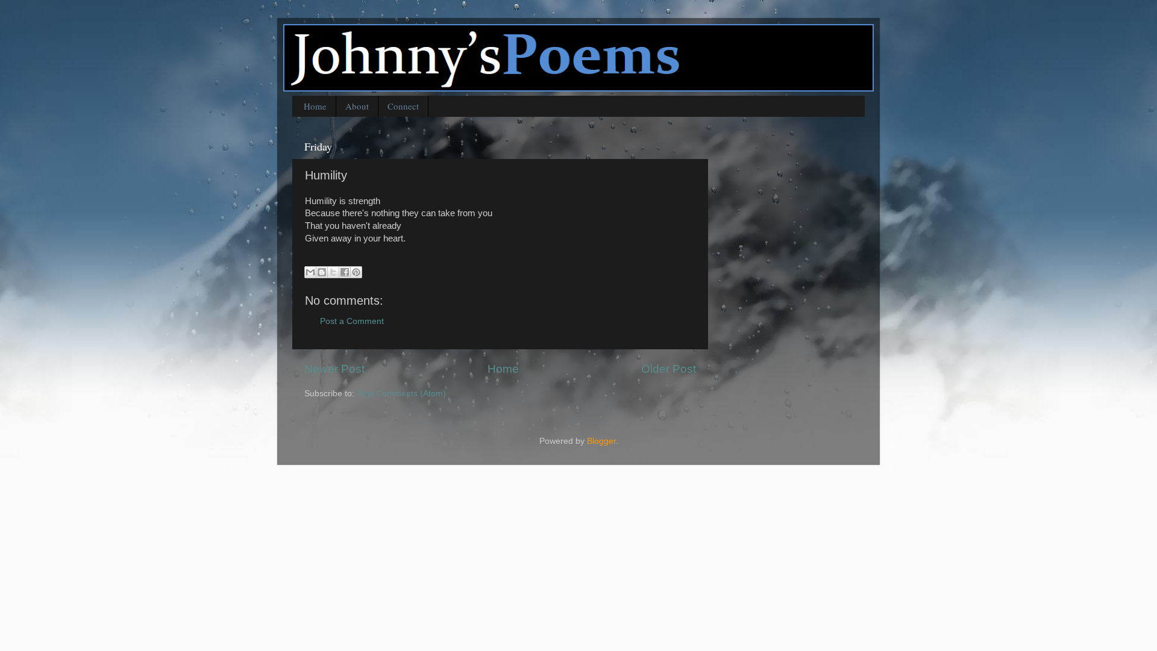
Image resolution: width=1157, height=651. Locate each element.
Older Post (668, 369)
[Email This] (310, 272)
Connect (403, 106)
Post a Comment (352, 321)
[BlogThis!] (322, 272)
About (357, 106)
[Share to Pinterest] (356, 272)
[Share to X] (333, 272)
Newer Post (334, 369)
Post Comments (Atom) (401, 393)
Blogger (601, 441)
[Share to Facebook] (345, 272)
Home (315, 106)
